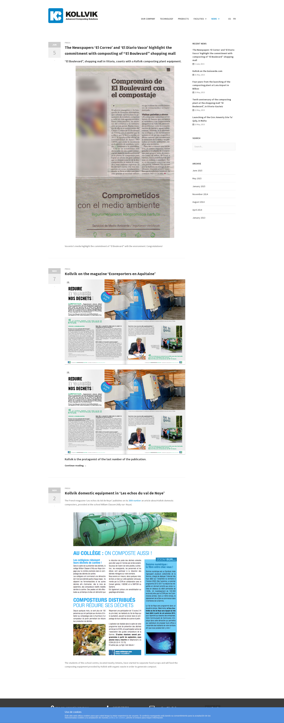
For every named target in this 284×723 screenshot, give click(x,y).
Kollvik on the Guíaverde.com (207, 71)
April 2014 (197, 209)
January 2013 (198, 217)
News (214, 18)
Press (67, 43)
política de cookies (117, 718)
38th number (135, 500)
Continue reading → (75, 465)
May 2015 (196, 178)
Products (183, 18)
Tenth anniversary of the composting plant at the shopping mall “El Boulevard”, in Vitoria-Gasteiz (211, 103)
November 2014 (200, 194)
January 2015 (198, 186)
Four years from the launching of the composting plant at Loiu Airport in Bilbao (211, 85)
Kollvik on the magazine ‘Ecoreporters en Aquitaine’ (110, 273)
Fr (234, 18)
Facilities (199, 18)
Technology (166, 18)
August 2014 (198, 201)
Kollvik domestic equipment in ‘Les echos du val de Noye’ (115, 493)
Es (229, 18)
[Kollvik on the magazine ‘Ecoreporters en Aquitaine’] (68, 282)
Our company (148, 18)
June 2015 (197, 170)
